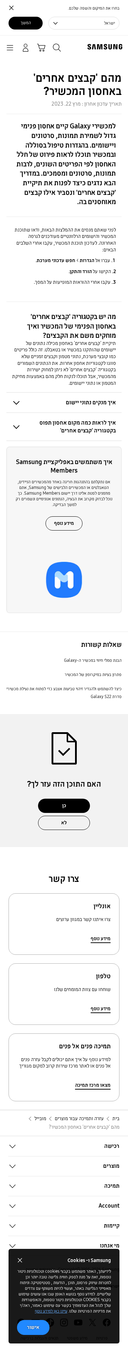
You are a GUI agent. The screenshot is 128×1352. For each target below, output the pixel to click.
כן (64, 806)
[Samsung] (106, 46)
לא (64, 823)
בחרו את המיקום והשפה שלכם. (93, 8)
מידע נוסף (64, 523)
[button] (64, 1146)
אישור (33, 1327)
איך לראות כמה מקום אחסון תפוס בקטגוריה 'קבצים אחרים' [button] (77, 426)
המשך (26, 22)
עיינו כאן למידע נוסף (51, 1311)
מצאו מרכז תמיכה (93, 1085)
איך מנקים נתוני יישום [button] (91, 402)
